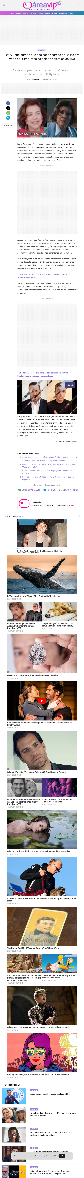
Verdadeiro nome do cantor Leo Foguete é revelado (43, 461)
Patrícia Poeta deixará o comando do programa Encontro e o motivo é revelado (47, 472)
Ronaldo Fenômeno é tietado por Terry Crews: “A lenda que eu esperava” (48, 478)
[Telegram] (8, 118)
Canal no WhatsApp (30, 490)
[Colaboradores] (28, 79)
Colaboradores (36, 79)
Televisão (8, 46)
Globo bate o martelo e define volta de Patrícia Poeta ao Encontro (49, 457)
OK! (62, 1156)
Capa (2, 46)
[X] (8, 108)
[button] (73, 5)
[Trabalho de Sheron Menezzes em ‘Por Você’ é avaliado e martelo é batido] (14, 1134)
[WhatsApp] (8, 113)
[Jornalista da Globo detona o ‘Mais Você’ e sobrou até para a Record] (14, 1115)
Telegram (51, 490)
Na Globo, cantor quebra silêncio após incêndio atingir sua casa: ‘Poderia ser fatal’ (48, 465)
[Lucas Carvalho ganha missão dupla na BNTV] (14, 1096)
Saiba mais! (70, 505)
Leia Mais (54, 1156)
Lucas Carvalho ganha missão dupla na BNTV (50, 1094)
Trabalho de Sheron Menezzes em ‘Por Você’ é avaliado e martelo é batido (51, 1133)
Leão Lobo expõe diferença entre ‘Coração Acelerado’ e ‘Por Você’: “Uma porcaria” (49, 1172)
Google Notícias (69, 490)
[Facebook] (8, 103)
